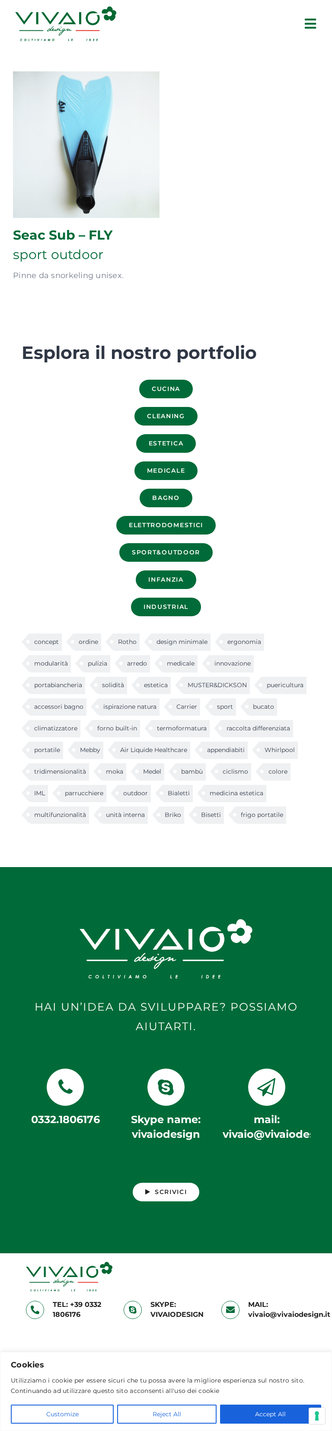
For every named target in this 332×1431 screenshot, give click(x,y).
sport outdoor (58, 255)
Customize (62, 1414)
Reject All (167, 1414)
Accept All (270, 1414)
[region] (166, 1391)
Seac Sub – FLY (86, 144)
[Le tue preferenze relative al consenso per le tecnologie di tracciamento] (317, 1416)
